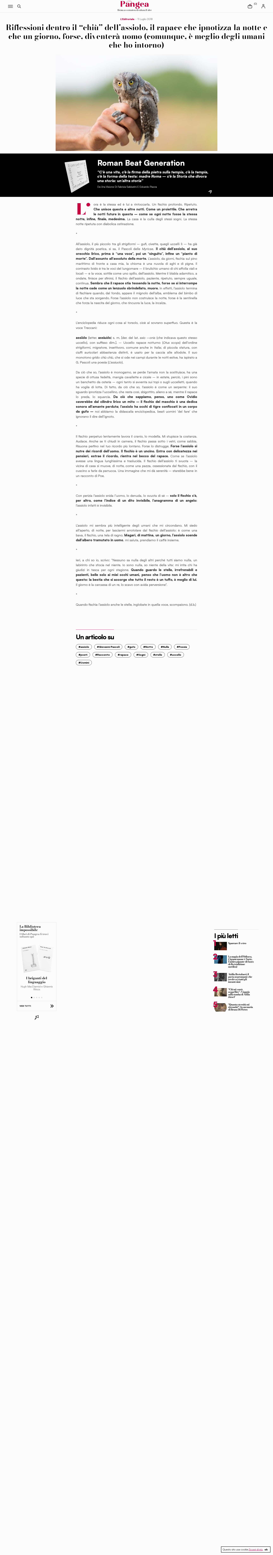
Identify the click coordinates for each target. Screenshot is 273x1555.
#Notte (148, 646)
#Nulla (165, 646)
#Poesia (182, 646)
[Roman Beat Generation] (76, 175)
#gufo (131, 646)
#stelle (157, 654)
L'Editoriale (127, 19)
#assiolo (84, 646)
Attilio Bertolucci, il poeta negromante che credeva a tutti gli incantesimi (240, 978)
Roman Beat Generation (141, 163)
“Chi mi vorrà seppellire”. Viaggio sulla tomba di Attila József (239, 993)
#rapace (123, 654)
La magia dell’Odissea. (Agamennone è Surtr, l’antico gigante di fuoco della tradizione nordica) (241, 962)
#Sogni (140, 654)
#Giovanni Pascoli (108, 646)
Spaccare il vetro (237, 943)
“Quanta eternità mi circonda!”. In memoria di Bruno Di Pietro (240, 1007)
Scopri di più (256, 1549)
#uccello (175, 654)
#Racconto (102, 654)
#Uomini (84, 662)
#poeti (83, 654)
